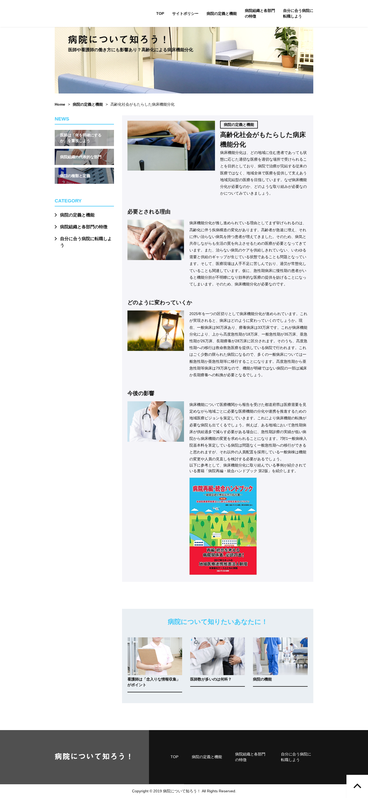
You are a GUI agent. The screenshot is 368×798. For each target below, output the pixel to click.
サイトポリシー (185, 13)
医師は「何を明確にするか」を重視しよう (81, 138)
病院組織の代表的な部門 (81, 157)
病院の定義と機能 (222, 13)
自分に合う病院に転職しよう (298, 13)
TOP (160, 13)
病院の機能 (262, 679)
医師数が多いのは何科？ (211, 679)
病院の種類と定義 (75, 176)
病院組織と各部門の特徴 (260, 13)
